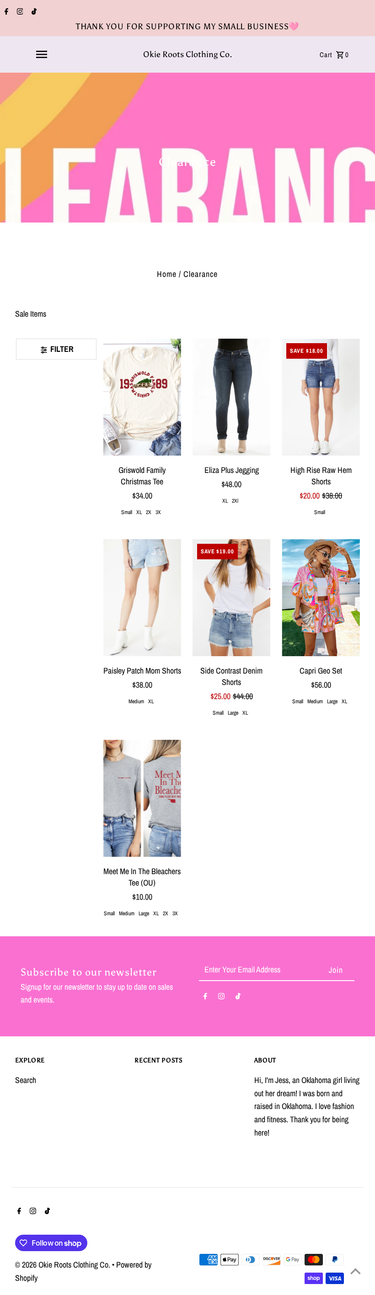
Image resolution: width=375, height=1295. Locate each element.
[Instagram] (19, 12)
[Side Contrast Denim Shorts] (231, 597)
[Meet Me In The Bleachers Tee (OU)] (142, 798)
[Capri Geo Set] (320, 597)
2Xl (235, 500)
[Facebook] (5, 12)
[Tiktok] (33, 12)
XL (139, 512)
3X (158, 512)
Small (126, 512)
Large (233, 712)
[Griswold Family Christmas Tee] (142, 397)
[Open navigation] (42, 54)
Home (167, 274)
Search (25, 1080)
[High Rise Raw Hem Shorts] (320, 397)
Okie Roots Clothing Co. (187, 54)
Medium (136, 701)
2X (148, 512)
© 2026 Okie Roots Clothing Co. (63, 1264)
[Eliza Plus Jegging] (231, 397)
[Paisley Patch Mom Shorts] (142, 597)
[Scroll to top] (355, 1271)
